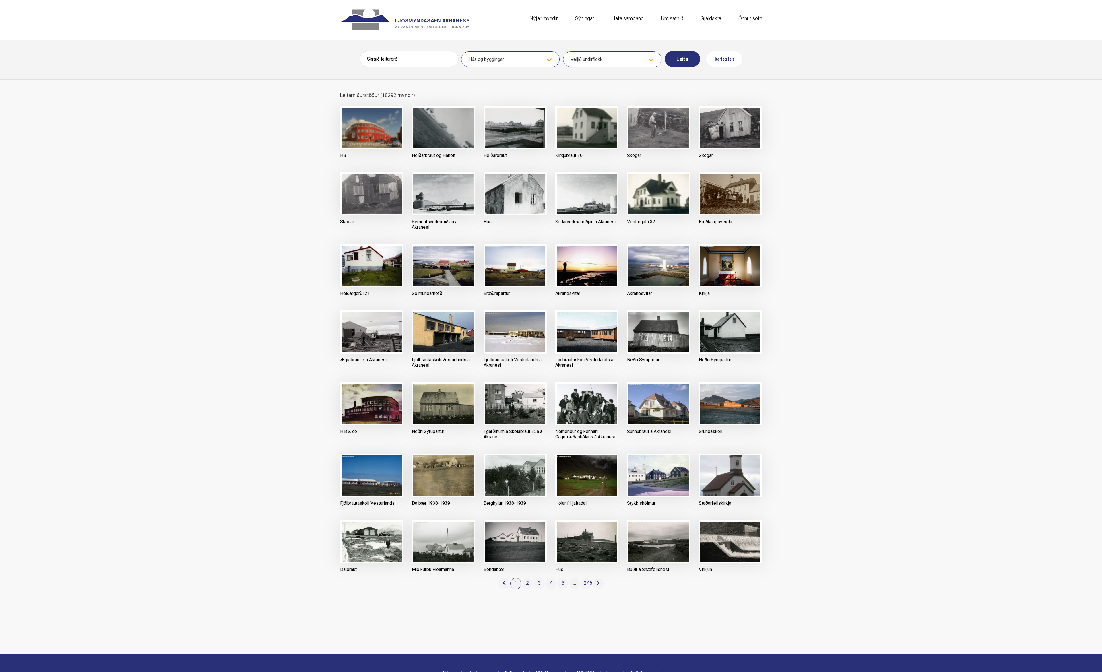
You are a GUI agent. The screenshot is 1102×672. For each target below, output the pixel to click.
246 (588, 583)
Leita (682, 59)
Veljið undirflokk (586, 59)
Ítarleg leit (724, 59)
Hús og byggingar (486, 59)
